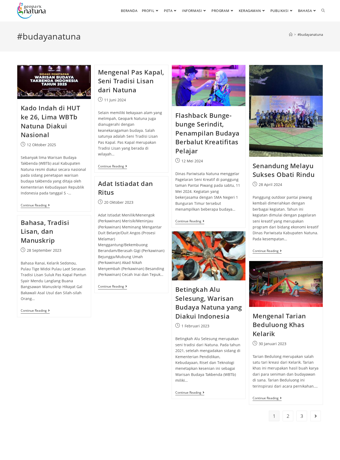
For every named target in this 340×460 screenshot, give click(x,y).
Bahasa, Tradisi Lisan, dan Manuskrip (45, 231)
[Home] (290, 34)
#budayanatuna (310, 34)
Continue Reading (35, 205)
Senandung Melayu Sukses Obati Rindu (284, 170)
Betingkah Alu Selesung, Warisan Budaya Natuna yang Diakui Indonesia (208, 302)
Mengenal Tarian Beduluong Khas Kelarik (279, 324)
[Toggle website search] (323, 10)
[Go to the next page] (315, 416)
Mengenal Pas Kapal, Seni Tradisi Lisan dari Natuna (131, 81)
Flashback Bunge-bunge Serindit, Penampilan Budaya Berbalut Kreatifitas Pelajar (207, 133)
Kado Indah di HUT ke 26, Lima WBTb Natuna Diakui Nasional (50, 121)
